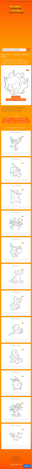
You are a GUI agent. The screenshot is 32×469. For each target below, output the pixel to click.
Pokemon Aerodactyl (16, 425)
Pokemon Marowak (16, 159)
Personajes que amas (20, 63)
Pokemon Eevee (16, 239)
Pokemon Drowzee (16, 185)
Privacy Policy (16, 460)
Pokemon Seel (16, 265)
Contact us (16, 456)
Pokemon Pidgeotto (16, 132)
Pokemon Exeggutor (16, 398)
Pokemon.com (19, 109)
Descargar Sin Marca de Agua (15, 99)
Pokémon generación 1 (9, 61)
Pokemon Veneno (7, 63)
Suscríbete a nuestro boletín (22, 1)
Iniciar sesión (9, 1)
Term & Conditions (16, 458)
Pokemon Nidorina (16, 292)
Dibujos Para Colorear (10, 59)
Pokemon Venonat (16, 372)
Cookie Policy (16, 461)
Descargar (16, 97)
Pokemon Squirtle (16, 345)
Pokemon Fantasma (23, 61)
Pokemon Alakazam (15, 212)
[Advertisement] (16, 31)
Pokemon (20, 59)
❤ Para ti (26, 466)
